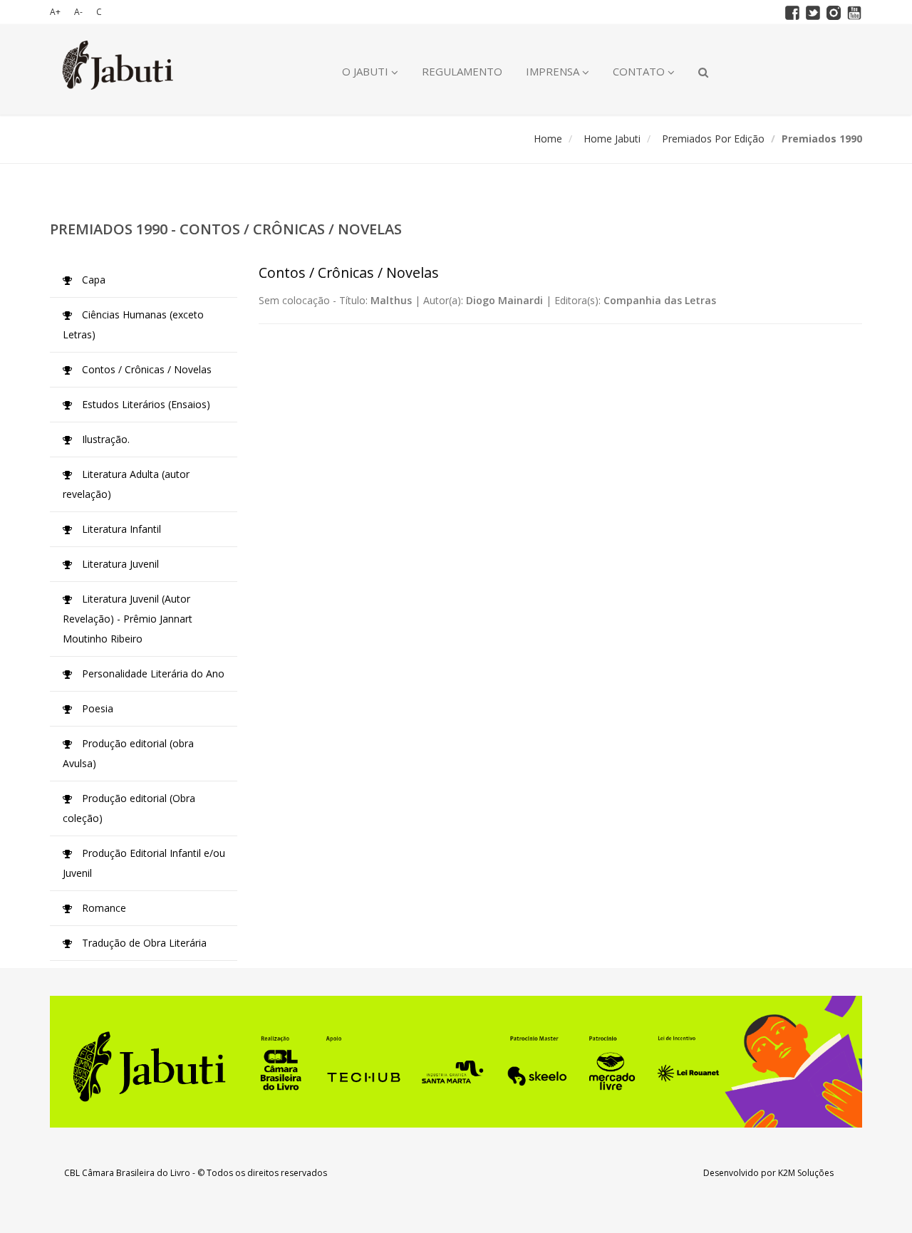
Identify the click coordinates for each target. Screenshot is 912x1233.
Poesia (96, 708)
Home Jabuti (612, 138)
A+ (55, 12)
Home (548, 138)
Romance (102, 908)
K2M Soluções (806, 1173)
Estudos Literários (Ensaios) (144, 404)
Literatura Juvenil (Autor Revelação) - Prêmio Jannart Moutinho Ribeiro (127, 618)
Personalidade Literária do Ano (151, 673)
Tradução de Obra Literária (143, 943)
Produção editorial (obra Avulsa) (128, 753)
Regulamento (462, 71)
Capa (92, 279)
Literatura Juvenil (119, 564)
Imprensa (554, 71)
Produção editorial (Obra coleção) (129, 808)
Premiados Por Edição (713, 138)
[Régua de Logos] (456, 1062)
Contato (640, 71)
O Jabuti (366, 71)
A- (78, 12)
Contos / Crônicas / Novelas (145, 369)
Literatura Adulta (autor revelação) (126, 484)
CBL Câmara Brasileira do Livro (127, 1173)
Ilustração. (104, 439)
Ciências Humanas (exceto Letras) (133, 324)
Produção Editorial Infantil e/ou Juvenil (144, 863)
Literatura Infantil (120, 529)
